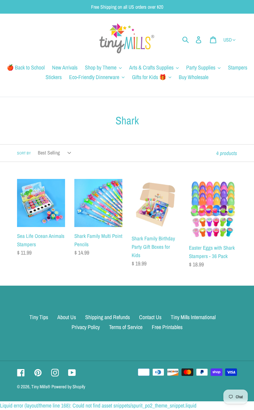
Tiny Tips (38, 317)
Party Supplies (200, 67)
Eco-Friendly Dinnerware (94, 77)
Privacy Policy (86, 327)
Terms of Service (125, 327)
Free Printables (167, 327)
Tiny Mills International (193, 317)
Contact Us (150, 317)
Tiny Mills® (40, 386)
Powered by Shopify (68, 386)
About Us (66, 317)
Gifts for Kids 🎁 (149, 77)
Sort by (24, 153)
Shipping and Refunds (107, 317)
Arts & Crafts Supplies (151, 67)
